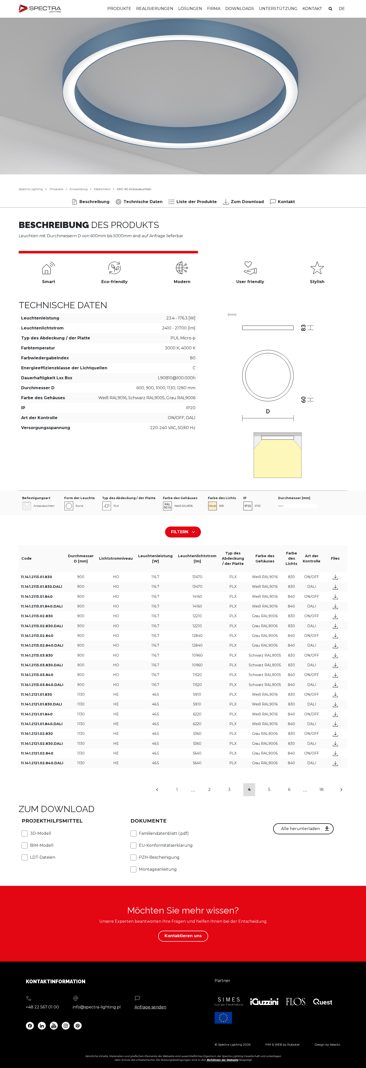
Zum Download (247, 201)
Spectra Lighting (31, 189)
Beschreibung (94, 201)
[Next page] (341, 789)
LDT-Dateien (42, 857)
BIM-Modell (42, 845)
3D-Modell (40, 833)
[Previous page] (157, 789)
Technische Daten (143, 201)
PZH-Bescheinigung (159, 857)
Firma (213, 8)
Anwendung (78, 189)
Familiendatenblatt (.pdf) (164, 833)
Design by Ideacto (327, 1044)
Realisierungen (154, 8)
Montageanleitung (158, 869)
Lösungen (190, 8)
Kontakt (312, 8)
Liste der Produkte (197, 201)
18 (321, 789)
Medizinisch (102, 189)
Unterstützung (278, 8)
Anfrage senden (150, 1007)
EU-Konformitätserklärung (166, 845)
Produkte (119, 8)
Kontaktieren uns (183, 935)
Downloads (239, 8)
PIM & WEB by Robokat (282, 1044)
